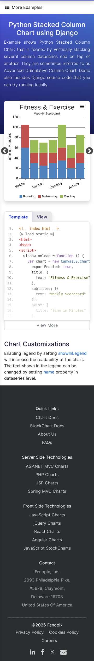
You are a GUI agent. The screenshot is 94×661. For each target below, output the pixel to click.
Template (18, 216)
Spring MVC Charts (47, 491)
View (42, 216)
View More (47, 325)
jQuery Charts (47, 523)
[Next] (89, 150)
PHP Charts (47, 474)
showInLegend (72, 353)
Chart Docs (47, 417)
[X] (52, 652)
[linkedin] (32, 652)
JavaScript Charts (47, 514)
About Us (47, 434)
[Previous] (4, 150)
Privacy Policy (30, 632)
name (49, 372)
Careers (49, 640)
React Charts (47, 531)
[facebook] (42, 652)
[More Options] (82, 106)
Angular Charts (47, 539)
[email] (62, 652)
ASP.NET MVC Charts (47, 466)
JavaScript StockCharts (47, 548)
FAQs (47, 442)
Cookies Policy (64, 632)
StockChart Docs (47, 425)
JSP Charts (47, 482)
